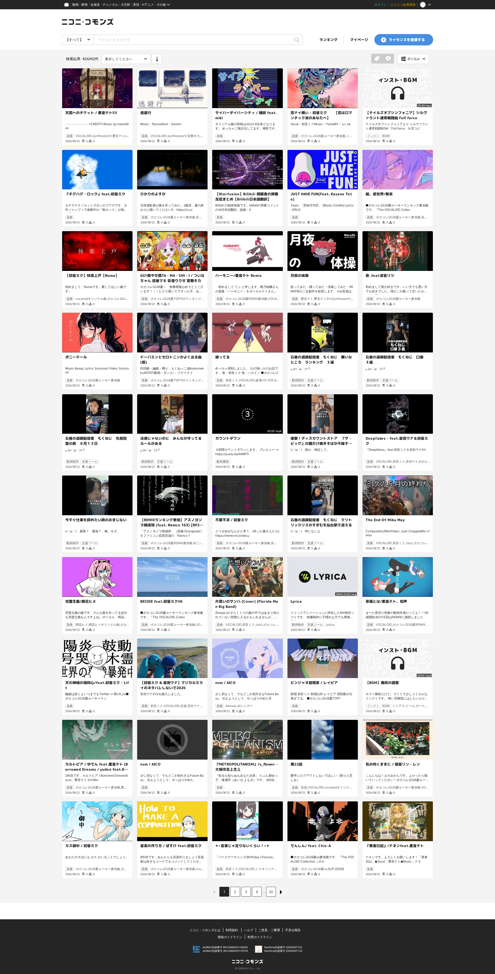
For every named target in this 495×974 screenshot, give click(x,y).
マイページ (359, 39)
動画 (75, 4)
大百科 (125, 4)
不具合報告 (293, 930)
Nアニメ (148, 4)
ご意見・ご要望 (269, 930)
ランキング (328, 39)
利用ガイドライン (260, 937)
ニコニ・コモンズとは (204, 930)
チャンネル (110, 4)
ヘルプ (248, 930)
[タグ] (377, 59)
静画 (84, 4)
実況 (136, 4)
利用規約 (232, 930)
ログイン (380, 4)
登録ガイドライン (230, 937)
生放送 (95, 4)
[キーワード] (388, 59)
